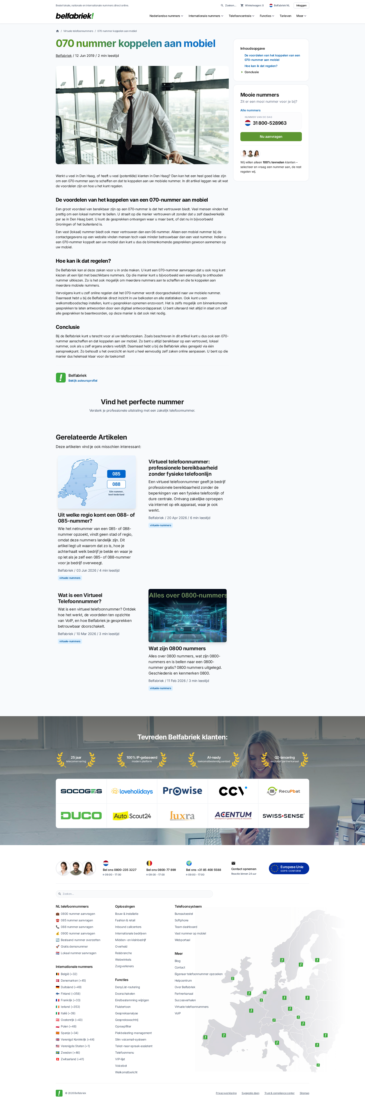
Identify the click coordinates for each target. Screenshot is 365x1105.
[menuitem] (166, 16)
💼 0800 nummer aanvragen (75, 913)
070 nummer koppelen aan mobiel (117, 31)
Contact (180, 967)
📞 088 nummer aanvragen (74, 927)
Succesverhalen (185, 1000)
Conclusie (252, 72)
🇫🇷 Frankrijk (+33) (68, 1000)
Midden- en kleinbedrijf (130, 940)
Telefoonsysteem (188, 906)
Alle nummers (250, 110)
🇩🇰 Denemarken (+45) (71, 980)
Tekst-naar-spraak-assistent (133, 1046)
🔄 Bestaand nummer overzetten (78, 940)
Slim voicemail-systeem (130, 1039)
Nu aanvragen (271, 136)
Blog (178, 961)
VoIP (178, 1013)
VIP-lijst (120, 1059)
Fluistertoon (123, 1006)
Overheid (121, 946)
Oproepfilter (123, 1026)
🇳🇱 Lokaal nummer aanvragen (76, 953)
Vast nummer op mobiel (190, 933)
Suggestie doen (250, 1093)
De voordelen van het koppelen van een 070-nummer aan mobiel (272, 57)
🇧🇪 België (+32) (66, 974)
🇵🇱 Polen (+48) (66, 1026)
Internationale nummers (74, 966)
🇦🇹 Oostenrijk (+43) (69, 1020)
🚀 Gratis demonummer (72, 946)
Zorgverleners (124, 966)
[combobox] (137, 894)
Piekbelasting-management (133, 1033)
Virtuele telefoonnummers (78, 31)
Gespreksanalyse (126, 1013)
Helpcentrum (183, 980)
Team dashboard (186, 927)
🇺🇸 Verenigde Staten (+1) (73, 1046)
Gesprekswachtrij (126, 1020)
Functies (121, 980)
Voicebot (121, 1065)
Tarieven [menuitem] (285, 16)
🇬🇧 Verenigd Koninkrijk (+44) (75, 1039)
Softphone (181, 920)
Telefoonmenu (124, 1052)
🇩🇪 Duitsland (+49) (69, 987)
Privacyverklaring (226, 1093)
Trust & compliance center (279, 1093)
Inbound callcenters (128, 927)
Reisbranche (123, 953)
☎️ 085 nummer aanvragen (74, 920)
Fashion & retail (125, 920)
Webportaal (182, 940)
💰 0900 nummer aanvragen (75, 933)
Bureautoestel (184, 913)
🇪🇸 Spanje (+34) (67, 1033)
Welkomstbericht (126, 1072)
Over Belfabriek (185, 987)
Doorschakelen (125, 993)
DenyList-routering (127, 987)
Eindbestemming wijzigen (132, 1000)
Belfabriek (64, 55)
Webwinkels (123, 959)
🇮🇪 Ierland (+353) (68, 1006)
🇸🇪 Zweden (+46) (68, 1052)
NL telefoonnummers (72, 906)
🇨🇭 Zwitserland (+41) (70, 1059)
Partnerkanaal (184, 993)
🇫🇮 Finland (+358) (68, 993)
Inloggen (301, 5)
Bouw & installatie (126, 913)
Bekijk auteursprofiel (82, 380)
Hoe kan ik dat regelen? (261, 66)
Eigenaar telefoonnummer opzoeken (199, 974)
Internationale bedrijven (130, 933)
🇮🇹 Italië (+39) (65, 1013)
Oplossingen (125, 906)
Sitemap (304, 1093)
